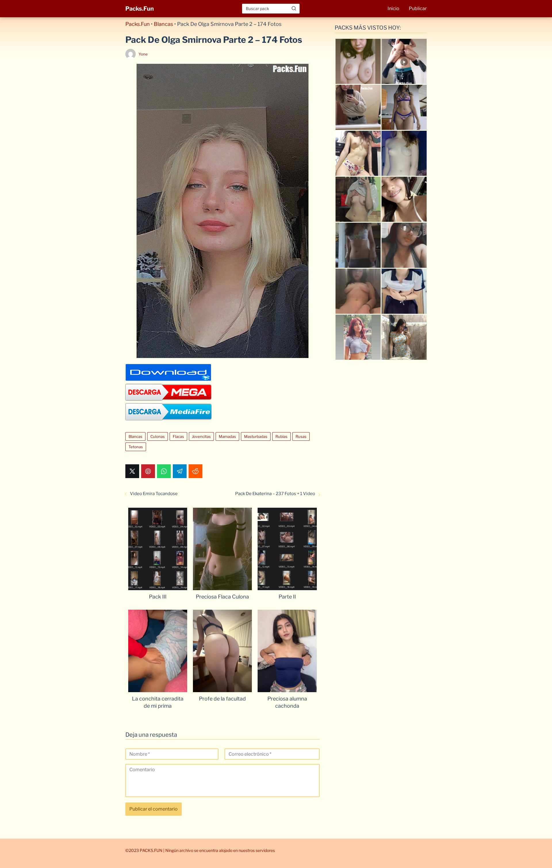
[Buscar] (294, 8)
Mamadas (227, 436)
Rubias (281, 436)
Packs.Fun (139, 8)
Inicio (393, 8)
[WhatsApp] (164, 471)
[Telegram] (180, 471)
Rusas (301, 436)
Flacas (178, 436)
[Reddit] (195, 471)
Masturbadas (255, 436)
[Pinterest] (148, 471)
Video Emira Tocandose (154, 493)
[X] (132, 471)
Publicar (418, 8)
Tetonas (136, 446)
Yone (143, 54)
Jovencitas (201, 436)
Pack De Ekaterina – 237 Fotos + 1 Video (275, 493)
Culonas (157, 436)
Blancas (163, 24)
